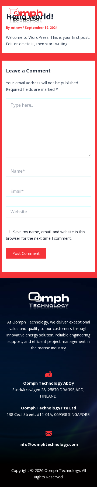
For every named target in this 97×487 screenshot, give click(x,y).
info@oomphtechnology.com (48, 444)
